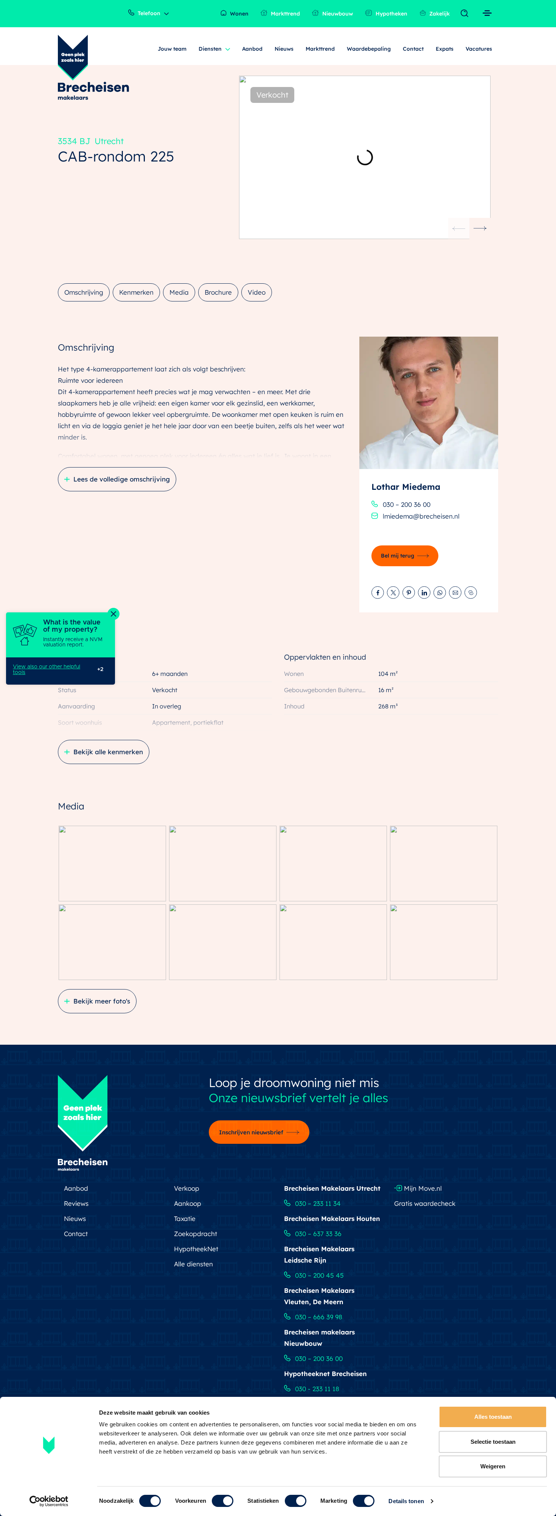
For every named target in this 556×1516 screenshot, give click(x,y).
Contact (413, 48)
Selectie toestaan (493, 1441)
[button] (480, 228)
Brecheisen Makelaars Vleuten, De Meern (319, 1296)
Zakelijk (439, 13)
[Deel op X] (393, 592)
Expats (444, 48)
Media (179, 292)
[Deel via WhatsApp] (439, 592)
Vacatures (479, 48)
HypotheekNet (196, 1249)
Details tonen (406, 1501)
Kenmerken (136, 292)
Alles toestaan (493, 1416)
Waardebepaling (369, 48)
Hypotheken (390, 13)
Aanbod (252, 48)
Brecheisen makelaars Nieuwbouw (319, 1337)
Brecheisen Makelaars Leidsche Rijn (319, 1254)
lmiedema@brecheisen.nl (421, 516)
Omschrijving (83, 292)
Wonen (238, 13)
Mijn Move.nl (422, 1188)
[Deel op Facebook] (377, 592)
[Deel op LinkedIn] (424, 592)
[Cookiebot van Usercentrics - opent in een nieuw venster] (49, 1501)
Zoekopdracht (195, 1234)
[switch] (222, 1501)
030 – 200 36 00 (406, 504)
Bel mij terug (397, 555)
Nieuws (284, 48)
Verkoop (186, 1188)
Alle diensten (193, 1264)
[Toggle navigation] (466, 13)
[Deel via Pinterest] (408, 592)
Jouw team (172, 48)
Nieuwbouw (337, 13)
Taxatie (185, 1218)
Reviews (76, 1203)
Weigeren (492, 1466)
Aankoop (187, 1203)
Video (257, 292)
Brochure (218, 292)
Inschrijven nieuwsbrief (251, 1132)
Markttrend (284, 13)
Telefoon (148, 13)
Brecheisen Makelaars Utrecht (332, 1188)
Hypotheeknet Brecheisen (325, 1374)
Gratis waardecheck (424, 1203)
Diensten (210, 48)
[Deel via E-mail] (455, 592)
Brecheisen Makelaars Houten (332, 1218)
